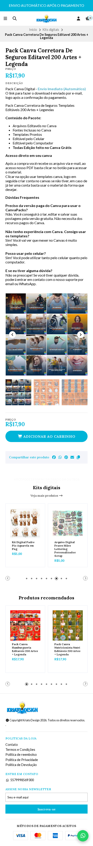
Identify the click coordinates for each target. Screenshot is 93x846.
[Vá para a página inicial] (46, 18)
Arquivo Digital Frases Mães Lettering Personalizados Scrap (65, 548)
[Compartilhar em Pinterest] (66, 457)
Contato (11, 744)
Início (33, 30)
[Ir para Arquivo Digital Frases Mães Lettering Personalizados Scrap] (68, 523)
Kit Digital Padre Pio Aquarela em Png (23, 545)
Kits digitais (50, 30)
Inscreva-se (46, 809)
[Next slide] (80, 334)
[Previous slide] (12, 334)
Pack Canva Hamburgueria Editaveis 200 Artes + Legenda (25, 649)
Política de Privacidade (21, 759)
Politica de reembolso (21, 754)
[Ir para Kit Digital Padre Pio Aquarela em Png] (25, 523)
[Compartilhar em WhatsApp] (60, 457)
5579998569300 (22, 780)
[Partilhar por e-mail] (72, 457)
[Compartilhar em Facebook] (54, 457)
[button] (78, 457)
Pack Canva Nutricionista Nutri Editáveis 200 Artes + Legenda (67, 649)
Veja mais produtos (44, 495)
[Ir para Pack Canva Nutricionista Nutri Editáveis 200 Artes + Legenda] (68, 625)
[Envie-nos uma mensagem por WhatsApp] (82, 835)
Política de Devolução (21, 764)
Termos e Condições (20, 749)
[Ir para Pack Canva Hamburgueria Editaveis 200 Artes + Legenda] (25, 625)
